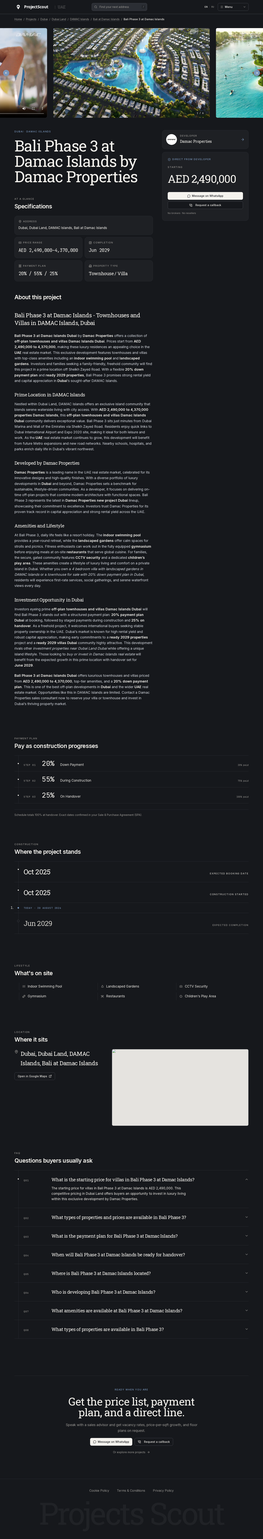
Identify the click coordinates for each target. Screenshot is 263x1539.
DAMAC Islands (79, 19)
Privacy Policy (163, 1490)
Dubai (44, 19)
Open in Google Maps (32, 1076)
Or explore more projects (129, 1452)
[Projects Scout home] (33, 7)
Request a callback (208, 205)
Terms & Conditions (131, 1490)
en (206, 6)
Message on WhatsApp (207, 196)
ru (212, 6)
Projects (31, 19)
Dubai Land (59, 19)
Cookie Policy (99, 1490)
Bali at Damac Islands (106, 19)
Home (18, 19)
